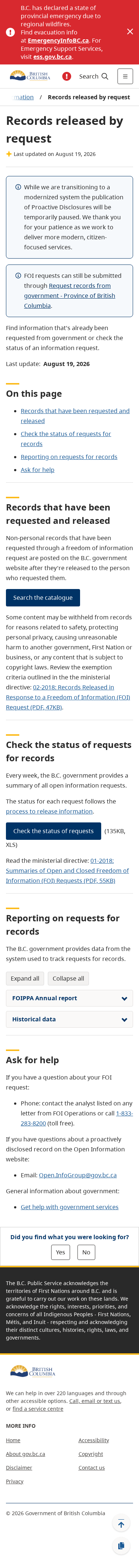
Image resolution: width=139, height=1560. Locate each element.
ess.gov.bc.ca (52, 57)
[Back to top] (121, 1522)
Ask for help (37, 470)
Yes (60, 1252)
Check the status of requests (53, 831)
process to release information (49, 811)
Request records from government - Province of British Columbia (69, 296)
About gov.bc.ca (25, 1453)
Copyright (91, 1453)
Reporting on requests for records (69, 457)
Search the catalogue (43, 597)
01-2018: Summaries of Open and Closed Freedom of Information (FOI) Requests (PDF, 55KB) (67, 870)
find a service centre (38, 1408)
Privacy (14, 1481)
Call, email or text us (94, 1400)
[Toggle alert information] (66, 76)
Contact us (92, 1467)
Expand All (25, 978)
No (86, 1252)
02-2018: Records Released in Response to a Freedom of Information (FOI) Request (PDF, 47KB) (68, 697)
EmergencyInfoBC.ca (58, 40)
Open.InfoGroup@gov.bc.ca (78, 1175)
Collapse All (68, 978)
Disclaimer (19, 1467)
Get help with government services (70, 1207)
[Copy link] (121, 1546)
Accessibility (94, 1440)
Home (13, 1440)
